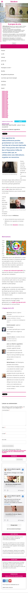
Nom (3, 427)
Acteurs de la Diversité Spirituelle (13, 270)
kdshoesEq (5, 108)
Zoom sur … (4, 47)
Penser (3, 50)
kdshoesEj (5, 101)
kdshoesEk (5, 102)
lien (8, 189)
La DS (2, 54)
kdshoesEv (5, 114)
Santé (2, 88)
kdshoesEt (5, 112)
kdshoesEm (5, 104)
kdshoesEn (5, 105)
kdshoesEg (5, 98)
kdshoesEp (5, 107)
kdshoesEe (5, 95)
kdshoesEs (5, 111)
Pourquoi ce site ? (6, 67)
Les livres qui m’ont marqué (9, 78)
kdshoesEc (5, 93)
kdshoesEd (5, 94)
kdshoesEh (5, 99)
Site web (4, 439)
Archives (3, 81)
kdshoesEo (5, 106)
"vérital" (15, 550)
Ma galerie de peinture (7, 74)
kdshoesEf (5, 96)
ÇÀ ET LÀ (3, 60)
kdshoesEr (5, 110)
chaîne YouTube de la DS (19, 302)
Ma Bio (3, 71)
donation (15, 225)
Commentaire (6, 410)
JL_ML (2, 64)
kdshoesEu (5, 113)
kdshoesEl (5, 103)
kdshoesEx (5, 116)
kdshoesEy (5, 117)
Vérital (3, 57)
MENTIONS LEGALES (8, 587)
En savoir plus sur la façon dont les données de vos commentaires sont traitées (14, 451)
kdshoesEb (5, 92)
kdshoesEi (5, 100)
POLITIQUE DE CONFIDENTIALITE (11, 584)
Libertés (3, 85)
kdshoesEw (5, 115)
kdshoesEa (5, 91)
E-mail (4, 433)
